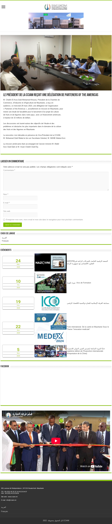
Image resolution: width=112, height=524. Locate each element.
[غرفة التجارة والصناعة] (56, 6)
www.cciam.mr (13, 496)
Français (5, 241)
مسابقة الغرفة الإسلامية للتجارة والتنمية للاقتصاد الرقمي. (88, 303)
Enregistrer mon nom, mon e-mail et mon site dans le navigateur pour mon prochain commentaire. (44, 220)
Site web (6, 211)
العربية (4, 238)
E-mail (6, 203)
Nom (5, 194)
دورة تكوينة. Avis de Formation (79, 283)
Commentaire (9, 170)
